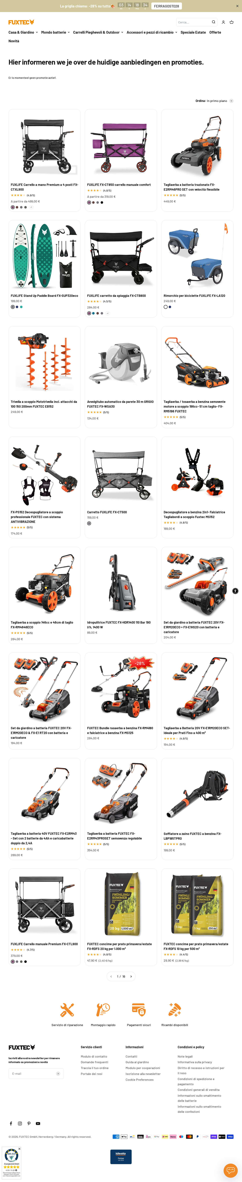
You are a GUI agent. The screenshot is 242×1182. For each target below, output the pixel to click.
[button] (235, 591)
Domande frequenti (94, 1062)
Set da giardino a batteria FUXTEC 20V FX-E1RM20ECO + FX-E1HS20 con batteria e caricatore (194, 627)
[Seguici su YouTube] (38, 1123)
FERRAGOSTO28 (166, 6)
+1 (31, 207)
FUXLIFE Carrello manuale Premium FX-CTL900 (44, 944)
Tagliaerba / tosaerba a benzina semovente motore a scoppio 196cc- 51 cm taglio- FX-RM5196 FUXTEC (195, 406)
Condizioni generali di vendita (199, 1090)
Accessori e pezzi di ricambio (150, 32)
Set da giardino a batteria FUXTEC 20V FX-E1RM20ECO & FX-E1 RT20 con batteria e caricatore (41, 733)
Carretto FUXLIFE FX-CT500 (107, 512)
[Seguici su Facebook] (11, 1123)
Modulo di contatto (94, 1056)
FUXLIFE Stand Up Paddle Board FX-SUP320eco (44, 296)
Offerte (215, 32)
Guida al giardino (137, 1062)
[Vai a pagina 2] (130, 976)
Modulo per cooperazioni (143, 1068)
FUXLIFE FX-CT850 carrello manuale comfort (119, 185)
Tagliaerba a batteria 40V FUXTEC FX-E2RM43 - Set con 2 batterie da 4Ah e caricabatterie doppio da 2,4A (44, 838)
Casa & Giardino (21, 32)
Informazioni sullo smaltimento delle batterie (199, 1098)
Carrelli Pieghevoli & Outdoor (96, 32)
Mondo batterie (53, 32)
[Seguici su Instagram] (20, 1123)
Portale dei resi (91, 1074)
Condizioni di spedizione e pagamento (196, 1081)
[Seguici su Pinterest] (29, 1123)
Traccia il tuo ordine (95, 1068)
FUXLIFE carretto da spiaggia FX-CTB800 (116, 296)
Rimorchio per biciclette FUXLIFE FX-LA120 (194, 296)
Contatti (131, 1056)
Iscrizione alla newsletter (143, 1074)
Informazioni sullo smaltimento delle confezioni (199, 1109)
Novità (14, 41)
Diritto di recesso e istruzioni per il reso (201, 1070)
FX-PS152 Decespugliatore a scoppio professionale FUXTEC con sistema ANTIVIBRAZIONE (37, 517)
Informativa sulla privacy (195, 1062)
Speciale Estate (193, 32)
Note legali (185, 1056)
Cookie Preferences (140, 1079)
